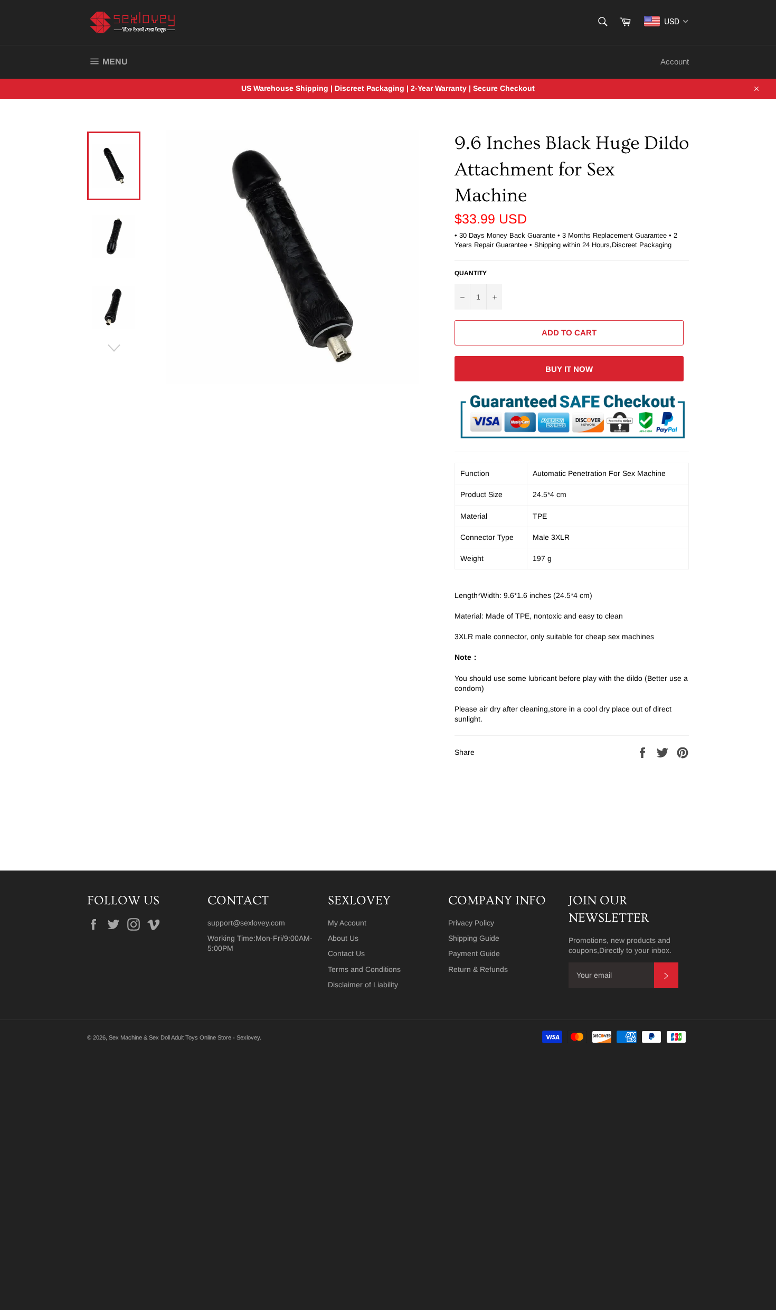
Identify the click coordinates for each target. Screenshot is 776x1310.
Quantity (471, 273)
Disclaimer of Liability (363, 984)
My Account (347, 923)
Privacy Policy (471, 923)
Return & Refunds (478, 969)
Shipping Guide (473, 938)
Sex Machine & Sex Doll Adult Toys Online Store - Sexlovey (184, 1037)
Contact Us (346, 953)
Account (674, 61)
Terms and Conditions (364, 969)
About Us (343, 938)
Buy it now (569, 368)
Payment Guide (474, 953)
